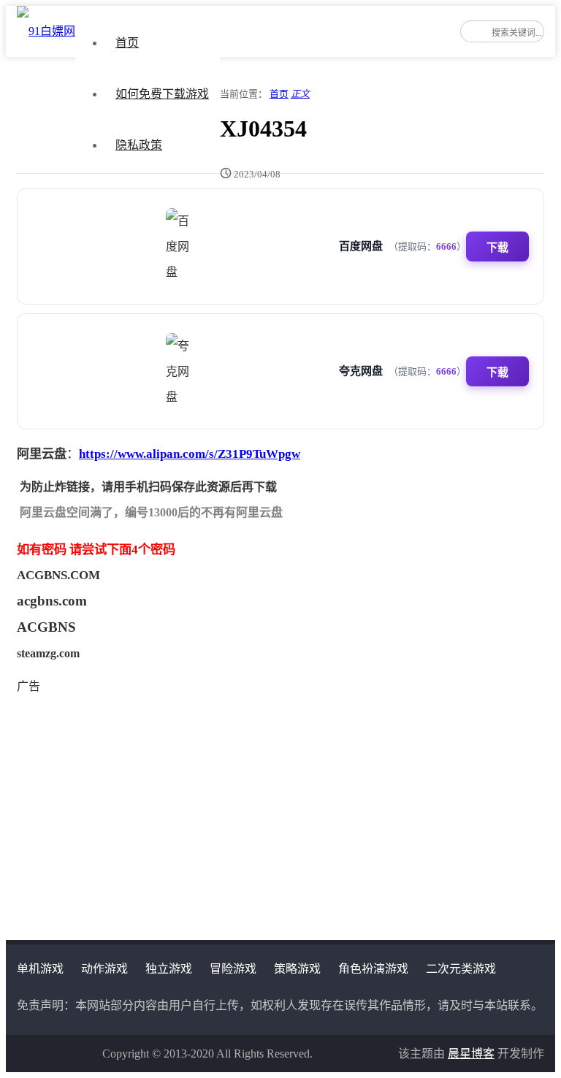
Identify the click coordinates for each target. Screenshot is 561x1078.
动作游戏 (104, 969)
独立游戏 (168, 969)
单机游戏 (40, 969)
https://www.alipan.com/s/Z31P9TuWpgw (189, 454)
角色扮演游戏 (373, 969)
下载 (497, 247)
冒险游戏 (233, 969)
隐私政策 (138, 145)
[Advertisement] (280, 801)
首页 (127, 43)
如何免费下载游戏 (162, 94)
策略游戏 (297, 969)
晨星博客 (471, 1053)
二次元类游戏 (461, 969)
